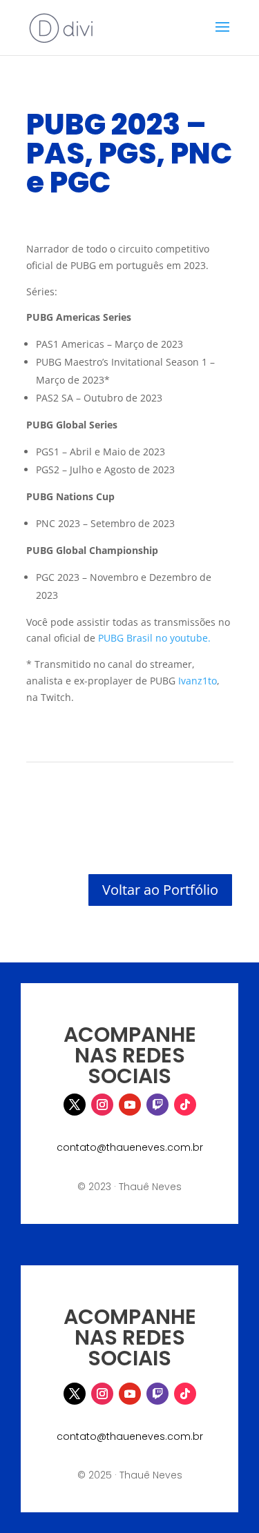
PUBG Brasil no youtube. (154, 637)
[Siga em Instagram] (102, 1105)
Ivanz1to (197, 680)
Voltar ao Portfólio (160, 889)
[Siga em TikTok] (185, 1105)
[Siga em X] (75, 1105)
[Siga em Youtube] (130, 1105)
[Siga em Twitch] (157, 1105)
